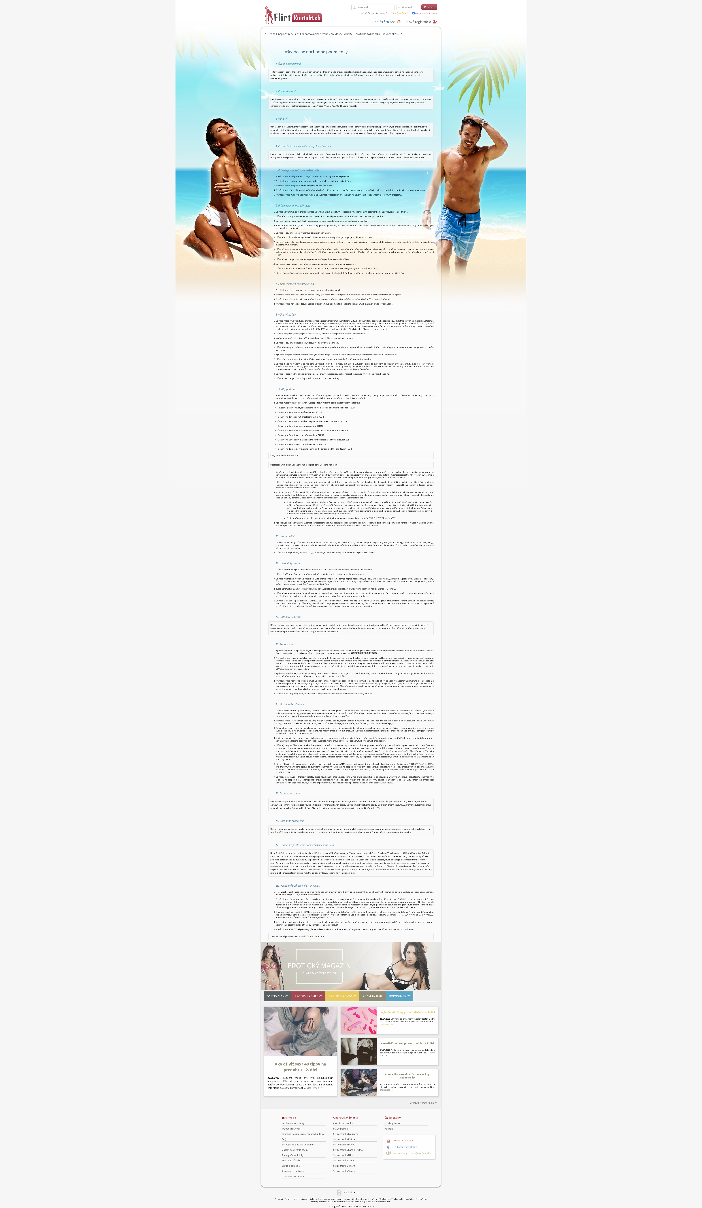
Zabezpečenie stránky (292, 1155)
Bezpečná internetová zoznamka (298, 1144)
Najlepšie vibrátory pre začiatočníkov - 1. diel (407, 1012)
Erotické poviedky (308, 996)
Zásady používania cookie (295, 1149)
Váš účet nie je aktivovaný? (374, 13)
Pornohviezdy (399, 996)
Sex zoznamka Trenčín (344, 1171)
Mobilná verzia (352, 1192)
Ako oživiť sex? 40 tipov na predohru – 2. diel (300, 1066)
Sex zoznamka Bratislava (345, 1134)
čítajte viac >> (314, 1087)
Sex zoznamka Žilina (343, 1160)
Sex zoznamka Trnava (344, 1165)
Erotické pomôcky (342, 996)
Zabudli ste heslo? (399, 13)
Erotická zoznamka (343, 1123)
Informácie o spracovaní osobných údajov (303, 1134)
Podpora (388, 1128)
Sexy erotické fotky (291, 1160)
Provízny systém (392, 1123)
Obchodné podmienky (293, 1123)
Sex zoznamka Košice (344, 1139)
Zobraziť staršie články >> (423, 1102)
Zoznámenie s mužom (293, 1176)
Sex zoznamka (340, 1128)
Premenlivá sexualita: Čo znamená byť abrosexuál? (407, 1076)
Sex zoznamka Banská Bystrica (348, 1149)
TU (366, 505)
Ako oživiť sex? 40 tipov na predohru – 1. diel (407, 1043)
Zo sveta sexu (372, 996)
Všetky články (277, 996)
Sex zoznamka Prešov (344, 1144)
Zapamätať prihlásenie (426, 13)
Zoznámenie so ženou (293, 1171)
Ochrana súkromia (291, 1128)
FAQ (284, 1139)
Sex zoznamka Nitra (343, 1155)
